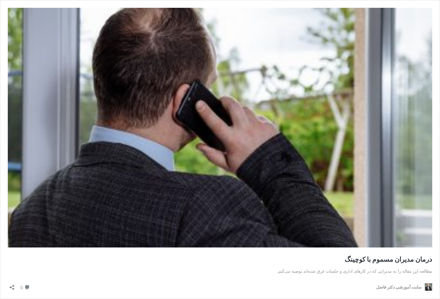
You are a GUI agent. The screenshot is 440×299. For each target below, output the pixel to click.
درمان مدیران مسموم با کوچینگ (388, 259)
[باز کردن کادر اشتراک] (12, 285)
